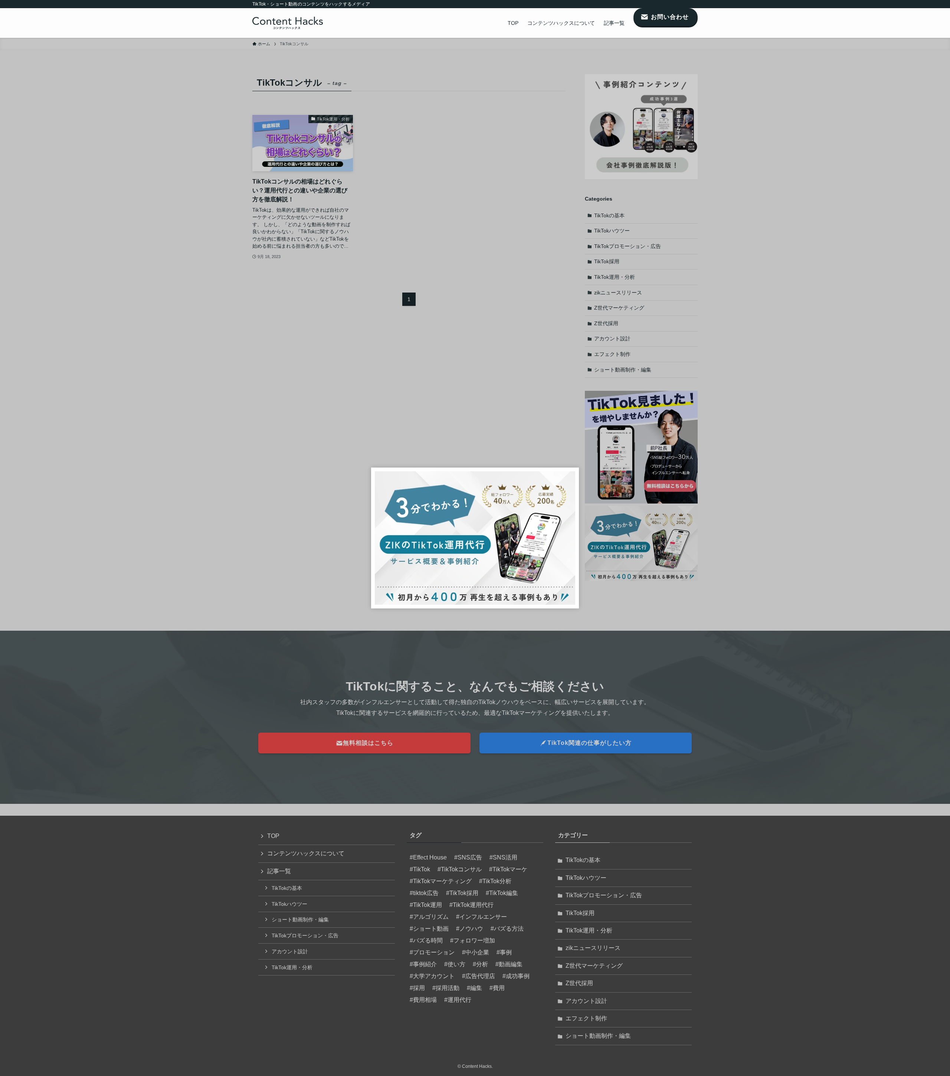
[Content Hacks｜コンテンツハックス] (287, 23)
